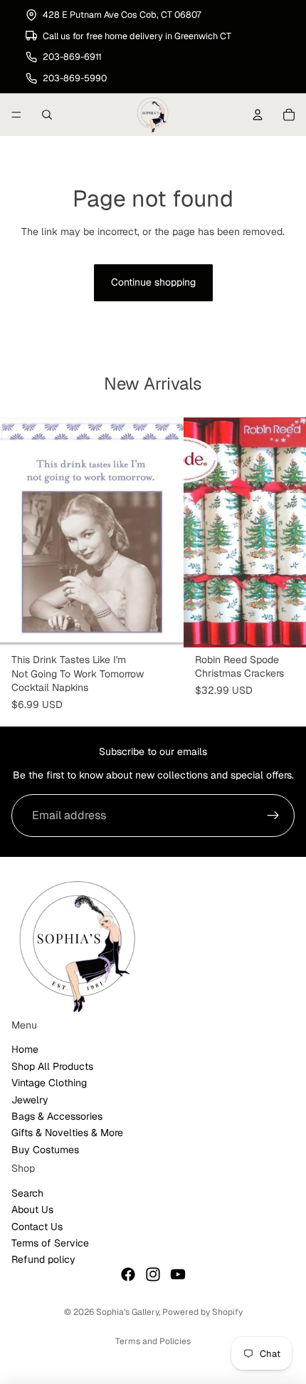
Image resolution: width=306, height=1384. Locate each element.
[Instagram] (153, 1274)
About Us (32, 1209)
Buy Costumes (45, 1149)
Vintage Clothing (49, 1082)
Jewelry (29, 1099)
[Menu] (16, 114)
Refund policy (43, 1259)
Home (24, 1049)
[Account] (257, 114)
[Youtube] (177, 1274)
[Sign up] (273, 816)
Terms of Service (50, 1243)
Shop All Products (52, 1066)
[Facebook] (128, 1274)
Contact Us (37, 1225)
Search (27, 1193)
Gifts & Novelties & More (67, 1132)
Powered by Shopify (202, 1312)
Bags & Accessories (56, 1116)
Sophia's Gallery (127, 1312)
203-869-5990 (75, 78)
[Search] (47, 114)
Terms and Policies (153, 1341)
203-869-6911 (72, 57)
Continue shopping (153, 282)
